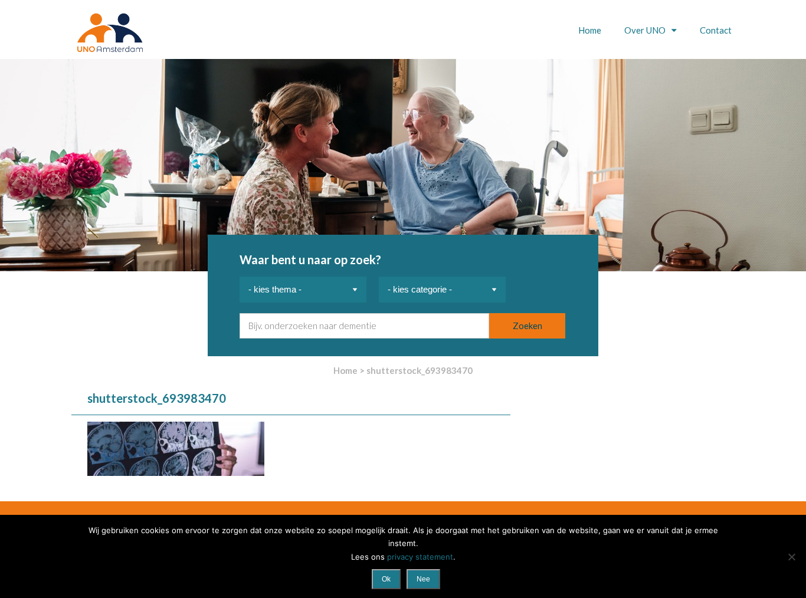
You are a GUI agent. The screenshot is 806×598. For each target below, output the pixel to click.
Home (589, 30)
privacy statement (420, 556)
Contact (716, 30)
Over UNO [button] (645, 30)
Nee (423, 579)
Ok (386, 579)
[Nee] (791, 557)
